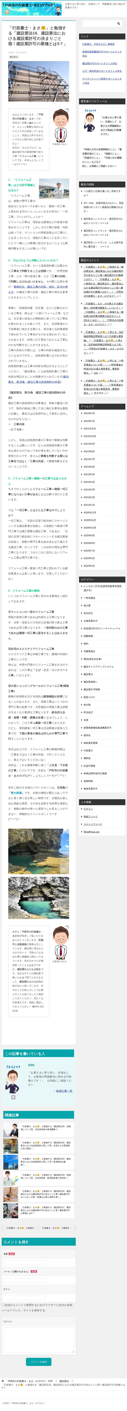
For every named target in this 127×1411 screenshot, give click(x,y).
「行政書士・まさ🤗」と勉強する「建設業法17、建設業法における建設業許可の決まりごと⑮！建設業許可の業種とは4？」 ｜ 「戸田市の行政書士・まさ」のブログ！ (103, 287)
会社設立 (88, 613)
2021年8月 (89, 451)
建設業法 (14, 57)
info (96, 373)
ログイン (88, 808)
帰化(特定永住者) (93, 659)
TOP (29, 1381)
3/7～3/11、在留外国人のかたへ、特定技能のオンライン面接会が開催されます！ (104, 207)
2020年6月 (89, 558)
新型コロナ (89, 697)
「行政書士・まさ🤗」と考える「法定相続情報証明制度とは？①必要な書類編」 (104, 336)
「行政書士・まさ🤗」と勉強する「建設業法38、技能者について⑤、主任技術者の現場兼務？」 (46, 1128)
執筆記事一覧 (64, 1091)
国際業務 (88, 636)
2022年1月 (89, 421)
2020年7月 (89, 550)
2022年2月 (89, 413)
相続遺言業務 (91, 743)
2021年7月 (89, 459)
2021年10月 (90, 436)
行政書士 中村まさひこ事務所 (98, 44)
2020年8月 (89, 543)
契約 (86, 643)
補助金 (87, 758)
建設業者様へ (91, 681)
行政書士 (88, 750)
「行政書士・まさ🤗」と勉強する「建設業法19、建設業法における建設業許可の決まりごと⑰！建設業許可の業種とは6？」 (58, 1228)
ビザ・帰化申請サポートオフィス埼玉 (102, 71)
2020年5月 (89, 566)
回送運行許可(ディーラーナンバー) (102, 628)
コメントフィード (93, 824)
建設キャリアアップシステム (99, 666)
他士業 (87, 605)
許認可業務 (89, 766)
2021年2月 (89, 497)
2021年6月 (89, 466)
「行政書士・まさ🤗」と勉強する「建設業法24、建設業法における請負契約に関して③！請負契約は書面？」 (46, 1162)
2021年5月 (89, 474)
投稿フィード (91, 816)
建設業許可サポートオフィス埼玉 (99, 63)
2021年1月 (89, 505)
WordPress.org (91, 831)
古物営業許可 (91, 621)
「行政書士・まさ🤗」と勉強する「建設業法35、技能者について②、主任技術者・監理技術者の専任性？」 (46, 1176)
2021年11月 (90, 428)
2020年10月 (90, 527)
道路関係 (88, 781)
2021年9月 (89, 443)
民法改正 (88, 712)
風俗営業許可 (91, 788)
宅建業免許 (89, 651)
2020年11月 (90, 520)
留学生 (87, 735)
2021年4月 (89, 482)
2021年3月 (89, 489)
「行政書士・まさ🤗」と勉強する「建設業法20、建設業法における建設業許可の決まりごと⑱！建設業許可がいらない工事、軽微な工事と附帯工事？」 (46, 1194)
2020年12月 (90, 512)
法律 (86, 720)
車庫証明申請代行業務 (95, 773)
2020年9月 (89, 535)
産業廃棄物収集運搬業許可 (97, 727)
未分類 (87, 704)
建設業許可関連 (92, 689)
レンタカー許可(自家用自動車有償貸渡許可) (103, 588)
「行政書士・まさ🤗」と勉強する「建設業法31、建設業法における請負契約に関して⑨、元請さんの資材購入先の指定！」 (46, 1145)
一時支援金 (89, 598)
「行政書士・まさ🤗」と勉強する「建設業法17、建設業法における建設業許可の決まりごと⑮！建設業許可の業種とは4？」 (46, 1210)
